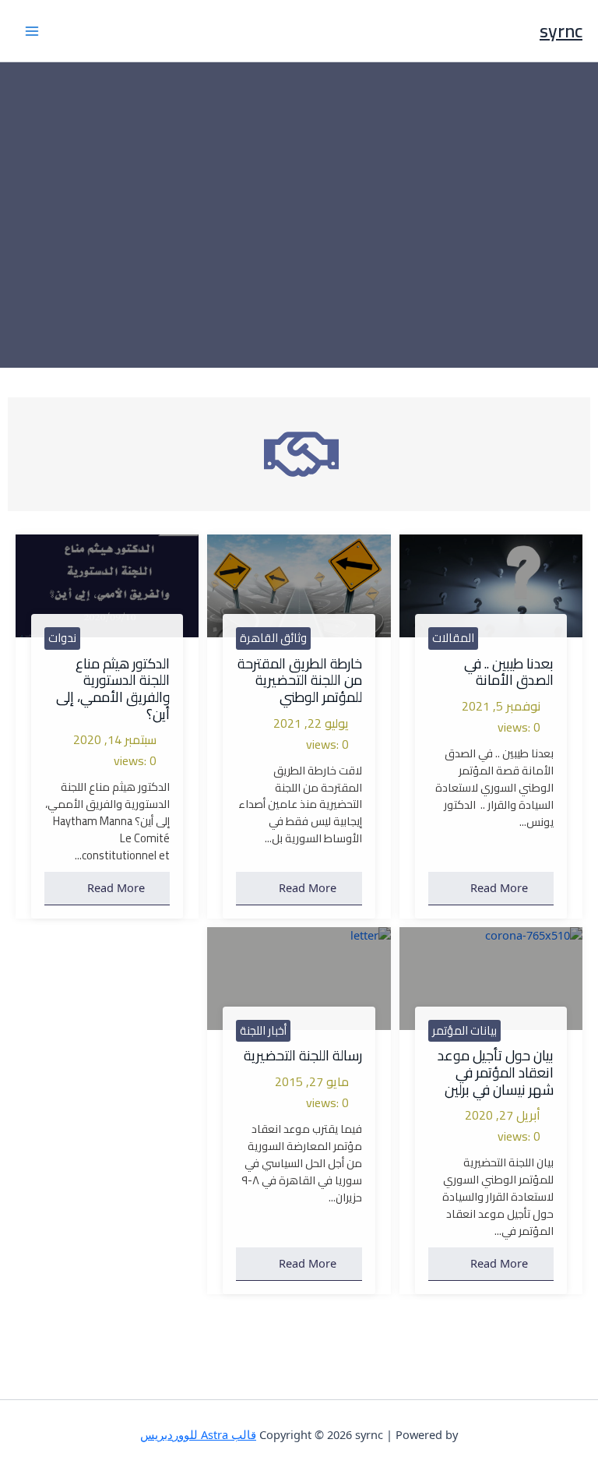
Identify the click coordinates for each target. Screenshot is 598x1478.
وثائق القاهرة (273, 638)
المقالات (453, 638)
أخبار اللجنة (263, 1031)
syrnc (561, 30)
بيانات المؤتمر (464, 1031)
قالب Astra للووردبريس (198, 1434)
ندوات (62, 638)
